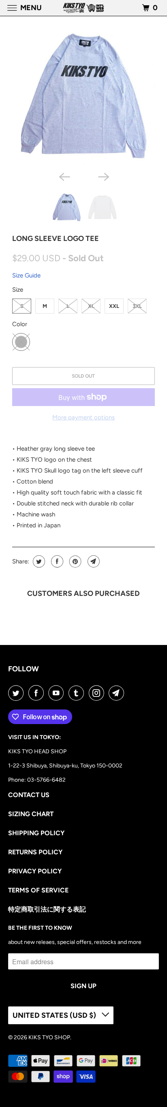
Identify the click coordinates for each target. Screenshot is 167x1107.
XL (91, 306)
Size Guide (26, 275)
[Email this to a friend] (93, 561)
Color (19, 324)
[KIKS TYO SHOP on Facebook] (37, 693)
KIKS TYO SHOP (49, 1037)
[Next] (103, 176)
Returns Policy (35, 852)
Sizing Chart (31, 814)
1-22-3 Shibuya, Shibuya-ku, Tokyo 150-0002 (65, 765)
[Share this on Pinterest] (74, 561)
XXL (114, 306)
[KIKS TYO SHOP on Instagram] (98, 693)
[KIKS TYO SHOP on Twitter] (17, 693)
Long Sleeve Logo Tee (55, 238)
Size (17, 289)
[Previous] (64, 176)
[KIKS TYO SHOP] (83, 8)
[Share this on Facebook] (56, 561)
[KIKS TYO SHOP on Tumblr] (78, 693)
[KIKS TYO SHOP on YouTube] (57, 693)
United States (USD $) (55, 1015)
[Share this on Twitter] (38, 561)
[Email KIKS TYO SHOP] (118, 693)
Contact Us (28, 795)
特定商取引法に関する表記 (47, 909)
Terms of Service (38, 890)
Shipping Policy (36, 833)
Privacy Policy (35, 871)
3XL (137, 306)
